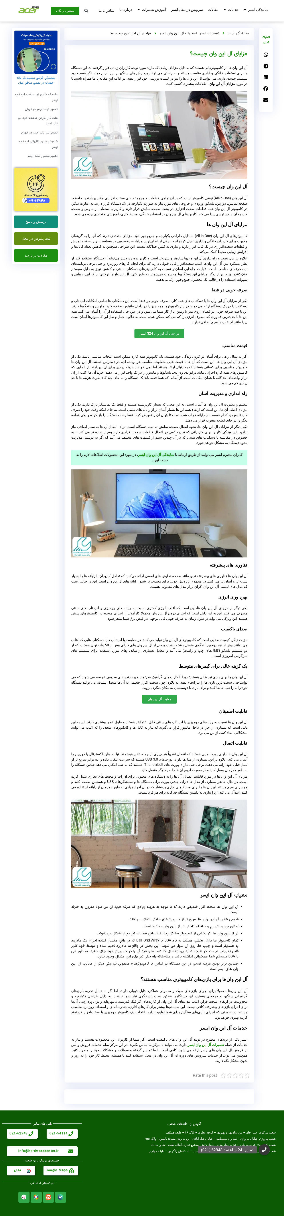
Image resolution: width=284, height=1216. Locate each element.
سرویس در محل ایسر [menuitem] (187, 10)
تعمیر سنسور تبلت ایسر (43, 156)
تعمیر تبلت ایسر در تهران (41, 109)
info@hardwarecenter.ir (38, 1151)
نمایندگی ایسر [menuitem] (258, 10)
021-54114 (58, 1133)
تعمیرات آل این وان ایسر (178, 33)
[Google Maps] (71, 1170)
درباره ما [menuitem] (125, 10)
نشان (17, 1170)
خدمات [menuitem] (233, 10)
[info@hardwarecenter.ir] (70, 1151)
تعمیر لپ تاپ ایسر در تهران (39, 132)
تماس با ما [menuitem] (106, 10)
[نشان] (28, 1170)
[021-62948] (30, 1133)
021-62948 (19, 1133)
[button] (266, 55)
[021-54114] (70, 1133)
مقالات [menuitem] (213, 10)
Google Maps (57, 1170)
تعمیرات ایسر (209, 33)
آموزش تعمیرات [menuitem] (154, 10)
